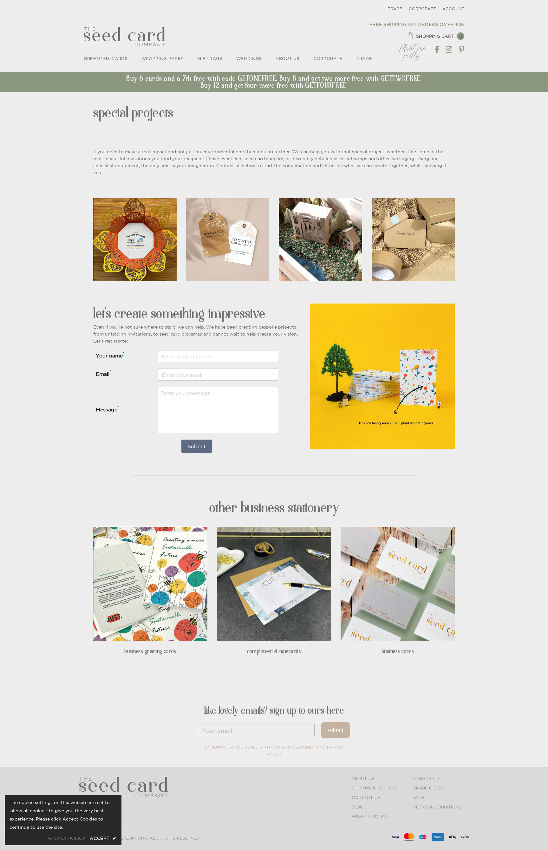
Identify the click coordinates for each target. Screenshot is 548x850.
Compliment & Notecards (274, 651)
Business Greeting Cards (150, 651)
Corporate (422, 8)
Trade (395, 8)
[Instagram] (449, 49)
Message (107, 408)
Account (453, 8)
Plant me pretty (412, 49)
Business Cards (398, 651)
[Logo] (124, 36)
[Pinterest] (461, 49)
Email (103, 373)
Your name (110, 354)
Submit (197, 446)
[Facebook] (436, 49)
